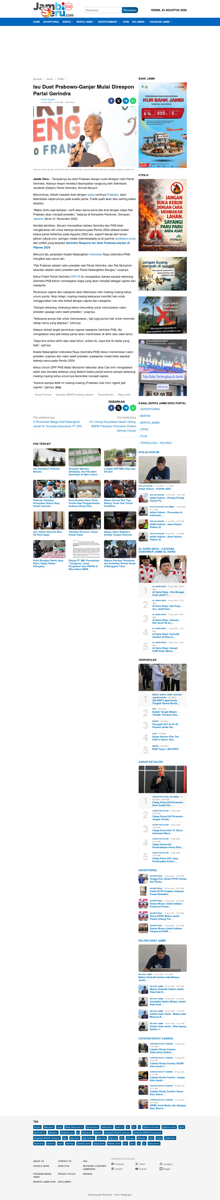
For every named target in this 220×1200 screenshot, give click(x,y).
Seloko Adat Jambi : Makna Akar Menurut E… (168, 1015)
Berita (155, 694)
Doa (154, 709)
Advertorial (148, 870)
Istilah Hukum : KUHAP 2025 (155, 488)
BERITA (145, 416)
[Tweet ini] (118, 101)
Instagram (168, 1164)
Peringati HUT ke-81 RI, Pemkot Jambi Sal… (165, 726)
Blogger (166, 1168)
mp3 (151, 1138)
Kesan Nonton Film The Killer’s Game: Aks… (165, 738)
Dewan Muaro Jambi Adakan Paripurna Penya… (166, 905)
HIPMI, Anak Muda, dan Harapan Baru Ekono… (168, 1107)
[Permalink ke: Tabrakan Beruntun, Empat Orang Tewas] (85, 520)
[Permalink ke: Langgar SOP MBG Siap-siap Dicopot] (120, 457)
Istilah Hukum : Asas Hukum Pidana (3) (166, 526)
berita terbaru (92, 1127)
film (133, 1127)
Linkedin (119, 1168)
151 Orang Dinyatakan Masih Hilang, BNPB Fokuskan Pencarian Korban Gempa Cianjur (112, 423)
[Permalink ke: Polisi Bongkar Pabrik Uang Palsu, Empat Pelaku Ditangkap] (49, 549)
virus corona (154, 1143)
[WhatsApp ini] (133, 101)
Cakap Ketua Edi (160, 796)
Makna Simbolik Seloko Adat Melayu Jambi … (159, 978)
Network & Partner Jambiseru (94, 1167)
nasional (51, 1143)
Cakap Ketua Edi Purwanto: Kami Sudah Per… (167, 804)
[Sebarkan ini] (111, 101)
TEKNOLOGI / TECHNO (156, 443)
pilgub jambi (99, 1143)
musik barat (170, 1138)
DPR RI (75, 276)
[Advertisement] (110, 50)
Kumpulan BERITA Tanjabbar (47, 1138)
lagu (65, 1138)
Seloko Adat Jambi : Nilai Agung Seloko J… (168, 1028)
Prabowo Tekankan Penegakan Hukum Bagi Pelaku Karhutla (46, 503)
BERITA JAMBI (150, 422)
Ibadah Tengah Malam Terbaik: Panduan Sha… (165, 713)
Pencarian (130, 10)
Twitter (142, 1164)
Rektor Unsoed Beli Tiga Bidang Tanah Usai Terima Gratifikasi (118, 503)
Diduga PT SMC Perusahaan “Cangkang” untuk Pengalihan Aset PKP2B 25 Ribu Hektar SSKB (84, 565)
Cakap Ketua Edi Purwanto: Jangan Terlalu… (167, 818)
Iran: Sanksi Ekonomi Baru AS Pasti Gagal (47, 533)
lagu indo (102, 1138)
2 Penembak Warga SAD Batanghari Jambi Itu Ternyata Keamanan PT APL (57, 421)
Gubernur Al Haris (151, 1127)
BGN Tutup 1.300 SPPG (165, 749)
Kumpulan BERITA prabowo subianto (75, 394)
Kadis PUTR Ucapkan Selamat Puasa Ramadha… (167, 892)
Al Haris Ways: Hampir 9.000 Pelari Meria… (165, 649)
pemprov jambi (83, 1143)
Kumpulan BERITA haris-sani (117, 1132)
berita (59, 1127)
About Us (38, 1161)
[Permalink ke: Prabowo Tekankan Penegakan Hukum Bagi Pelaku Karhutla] (49, 489)
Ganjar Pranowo (43, 394)
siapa (90, 194)
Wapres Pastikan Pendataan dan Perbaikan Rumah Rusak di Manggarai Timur (120, 563)
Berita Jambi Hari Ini (74, 1127)
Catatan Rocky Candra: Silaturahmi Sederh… (163, 1051)
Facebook (119, 1164)
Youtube (143, 1168)
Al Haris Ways (159, 586)
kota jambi (86, 1132)
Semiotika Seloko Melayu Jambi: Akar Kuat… (168, 1003)
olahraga (70, 1143)
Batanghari (49, 1127)
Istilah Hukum (149, 452)
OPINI (144, 429)
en (128, 1127)
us (144, 1143)
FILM (143, 436)
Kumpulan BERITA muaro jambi (147, 1132)
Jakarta (38, 218)
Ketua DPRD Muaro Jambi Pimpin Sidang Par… (164, 917)
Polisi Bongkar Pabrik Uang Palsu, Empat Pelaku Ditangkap (48, 563)
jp (78, 1132)
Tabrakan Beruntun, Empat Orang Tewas (83, 533)
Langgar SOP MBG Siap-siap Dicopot (119, 470)
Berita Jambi (166, 694)
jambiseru (53, 1132)
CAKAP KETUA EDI (151, 762)
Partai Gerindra (106, 394)
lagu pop (113, 1138)
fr (139, 1127)
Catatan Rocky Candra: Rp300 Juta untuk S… (167, 1065)
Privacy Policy (67, 1173)
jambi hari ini (39, 1132)
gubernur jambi (169, 1127)
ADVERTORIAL (150, 409)
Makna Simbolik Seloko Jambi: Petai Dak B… (167, 990)
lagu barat (74, 1138)
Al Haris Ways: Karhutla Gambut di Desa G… (165, 635)
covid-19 (119, 1127)
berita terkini (107, 1127)
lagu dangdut (88, 1138)
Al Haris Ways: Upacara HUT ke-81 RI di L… (165, 621)
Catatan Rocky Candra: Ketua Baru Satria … (166, 1093)
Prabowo (112, 194)
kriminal (98, 1132)
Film (154, 733)
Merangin (142, 1138)
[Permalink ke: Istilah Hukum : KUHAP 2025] (163, 469)
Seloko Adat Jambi (152, 940)
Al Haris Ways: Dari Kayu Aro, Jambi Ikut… (166, 607)
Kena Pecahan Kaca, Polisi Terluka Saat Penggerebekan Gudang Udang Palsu (84, 503)
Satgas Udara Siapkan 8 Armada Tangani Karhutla (118, 533)
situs (132, 1143)
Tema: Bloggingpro (123, 1194)
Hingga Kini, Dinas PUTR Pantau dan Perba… (168, 880)
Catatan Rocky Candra (156, 1038)
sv (139, 1143)
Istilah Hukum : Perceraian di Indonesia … (166, 514)
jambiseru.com (124, 238)
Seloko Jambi (145, 974)
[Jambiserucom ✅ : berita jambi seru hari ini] (53, 9)
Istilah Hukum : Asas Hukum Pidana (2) (166, 538)
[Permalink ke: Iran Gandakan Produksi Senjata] (49, 457)
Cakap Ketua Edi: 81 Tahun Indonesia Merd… (167, 832)
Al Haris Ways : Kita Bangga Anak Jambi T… (168, 593)
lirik (121, 1138)
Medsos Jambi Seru (44, 1181)
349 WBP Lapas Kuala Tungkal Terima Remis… (166, 702)
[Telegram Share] (126, 101)
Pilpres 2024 (124, 394)
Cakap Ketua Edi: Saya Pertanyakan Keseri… (165, 860)
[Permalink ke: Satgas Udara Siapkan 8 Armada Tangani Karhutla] (120, 520)
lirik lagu (130, 1138)
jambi (181, 1127)
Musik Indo (39, 1143)
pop (125, 1143)
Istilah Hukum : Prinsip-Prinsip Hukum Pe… (167, 499)
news (60, 1143)
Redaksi (87, 1173)
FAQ (85, 1161)
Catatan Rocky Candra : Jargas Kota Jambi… (167, 1079)
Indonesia (95, 254)
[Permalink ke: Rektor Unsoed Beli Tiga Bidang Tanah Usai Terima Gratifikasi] (120, 489)
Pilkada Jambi (114, 1143)
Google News (41, 1165)
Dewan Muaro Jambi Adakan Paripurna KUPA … (166, 930)
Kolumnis (169, 506)
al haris (37, 1127)
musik (159, 1138)
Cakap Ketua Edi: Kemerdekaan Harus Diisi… (167, 846)
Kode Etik (63, 1165)
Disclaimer (64, 1181)
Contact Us (64, 1161)
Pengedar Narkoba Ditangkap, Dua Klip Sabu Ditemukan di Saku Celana (83, 471)
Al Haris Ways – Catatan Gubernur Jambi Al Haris (157, 550)
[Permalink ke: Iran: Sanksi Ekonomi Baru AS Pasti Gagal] (49, 520)
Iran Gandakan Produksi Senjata (46, 470)
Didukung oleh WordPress (100, 1194)
